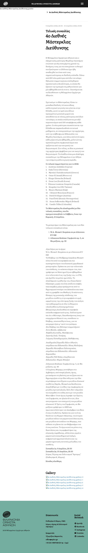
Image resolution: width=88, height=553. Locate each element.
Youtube (80, 533)
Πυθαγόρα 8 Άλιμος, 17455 (55, 521)
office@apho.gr (52, 539)
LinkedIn (80, 536)
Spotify (79, 523)
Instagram (81, 530)
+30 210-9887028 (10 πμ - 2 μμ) (57, 542)
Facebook (80, 526)
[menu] (82, 4)
